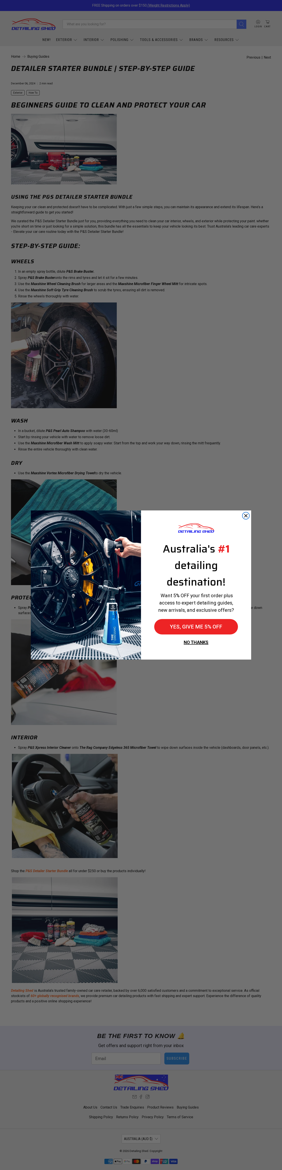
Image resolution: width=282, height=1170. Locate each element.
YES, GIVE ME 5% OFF (196, 627)
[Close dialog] (245, 515)
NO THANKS (196, 642)
